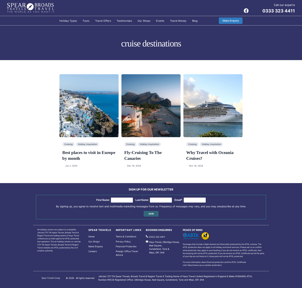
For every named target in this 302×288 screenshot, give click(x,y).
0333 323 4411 (278, 11)
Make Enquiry (231, 20)
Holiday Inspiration (87, 144)
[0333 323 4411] (155, 237)
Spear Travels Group (51, 278)
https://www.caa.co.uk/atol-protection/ (204, 265)
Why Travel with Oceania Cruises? (209, 155)
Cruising (68, 144)
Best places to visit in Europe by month (88, 155)
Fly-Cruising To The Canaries (143, 155)
